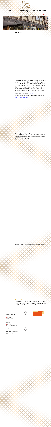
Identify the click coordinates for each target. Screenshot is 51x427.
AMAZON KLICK (30, 93)
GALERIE (5, 34)
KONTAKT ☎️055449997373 (44, 14)
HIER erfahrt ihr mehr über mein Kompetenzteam (21, 97)
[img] (25, 4)
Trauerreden (30, 138)
